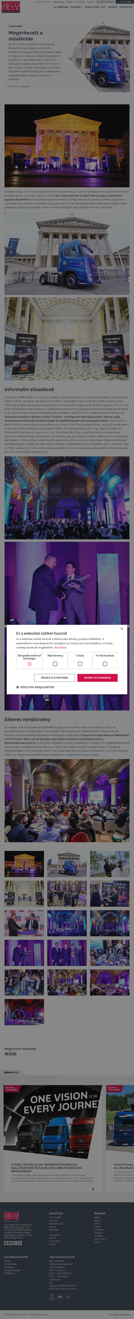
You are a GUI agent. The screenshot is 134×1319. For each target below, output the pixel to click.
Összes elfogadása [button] (97, 677)
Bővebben (60, 647)
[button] (35, 687)
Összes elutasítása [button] (54, 677)
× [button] (121, 629)
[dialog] (67, 659)
